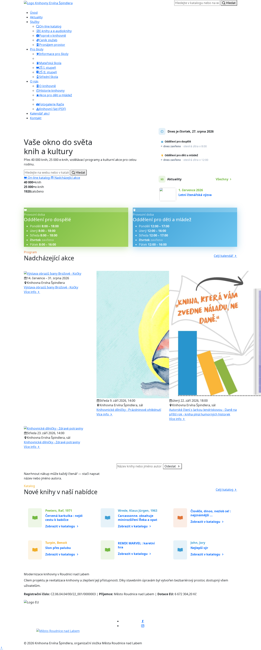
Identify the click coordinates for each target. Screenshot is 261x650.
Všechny (222, 179)
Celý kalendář (224, 256)
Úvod (34, 13)
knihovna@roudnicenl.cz (219, 626)
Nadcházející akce (67, 178)
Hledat (230, 3)
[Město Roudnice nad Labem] (58, 630)
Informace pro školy (53, 54)
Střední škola (48, 77)
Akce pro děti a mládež (55, 95)
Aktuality (36, 17)
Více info (30, 292)
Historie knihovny (52, 90)
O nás (34, 81)
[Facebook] (142, 621)
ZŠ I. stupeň (47, 68)
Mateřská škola (50, 63)
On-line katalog (50, 26)
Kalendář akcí (39, 113)
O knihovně (47, 86)
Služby (34, 22)
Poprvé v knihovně (52, 35)
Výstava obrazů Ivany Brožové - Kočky (51, 287)
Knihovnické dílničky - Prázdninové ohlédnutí (128, 410)
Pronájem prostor (52, 45)
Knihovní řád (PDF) (52, 109)
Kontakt (35, 118)
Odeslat (171, 466)
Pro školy (36, 49)
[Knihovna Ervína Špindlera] (56, 619)
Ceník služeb (48, 40)
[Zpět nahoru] (1, 648)
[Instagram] (142, 626)
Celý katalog (225, 489)
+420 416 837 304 (224, 620)
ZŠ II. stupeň (48, 72)
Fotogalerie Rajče (51, 104)
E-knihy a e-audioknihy (55, 31)
